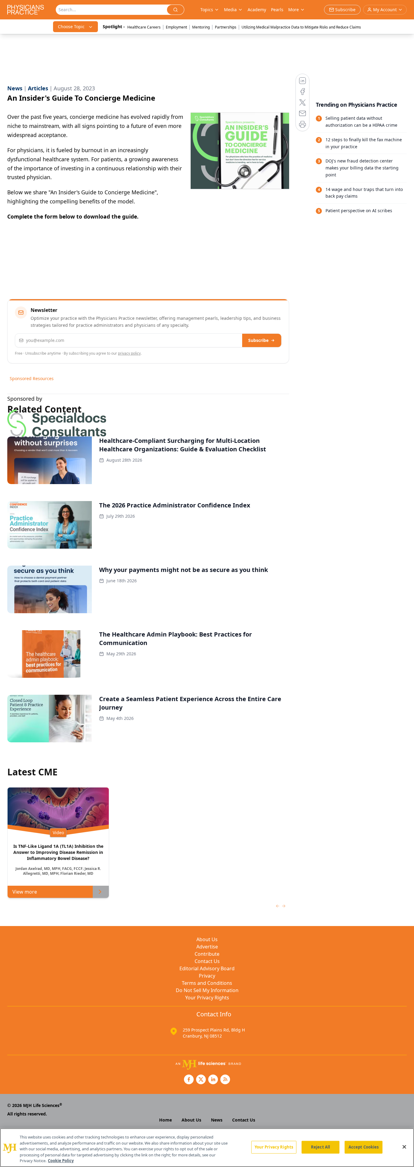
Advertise (207, 946)
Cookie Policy (61, 1160)
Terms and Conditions (207, 983)
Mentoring (201, 27)
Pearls (277, 9)
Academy (257, 9)
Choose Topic (71, 26)
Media (230, 9)
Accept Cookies (364, 1147)
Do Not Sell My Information (207, 990)
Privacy (207, 975)
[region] (207, 1147)
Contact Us (207, 961)
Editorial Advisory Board (207, 968)
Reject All (320, 1147)
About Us (207, 939)
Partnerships (225, 27)
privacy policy (129, 353)
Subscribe (258, 340)
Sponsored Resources (32, 378)
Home (165, 1120)
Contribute (207, 954)
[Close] (404, 1147)
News (216, 1120)
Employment (176, 27)
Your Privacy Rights (207, 997)
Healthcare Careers (144, 27)
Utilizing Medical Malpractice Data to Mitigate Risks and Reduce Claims (301, 27)
